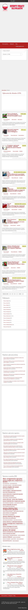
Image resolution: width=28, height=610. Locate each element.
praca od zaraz (9, 530)
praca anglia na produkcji (16, 485)
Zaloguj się (23, 1)
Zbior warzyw (20, 119)
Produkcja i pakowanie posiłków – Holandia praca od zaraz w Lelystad (14, 146)
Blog (16, 43)
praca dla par (7, 499)
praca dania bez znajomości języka (13, 494)
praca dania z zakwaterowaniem (9, 497)
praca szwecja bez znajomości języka (13, 531)
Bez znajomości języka (12, 479)
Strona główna (5, 43)
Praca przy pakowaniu (7, 151)
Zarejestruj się (17, 1)
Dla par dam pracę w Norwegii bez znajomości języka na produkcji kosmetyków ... (16, 205)
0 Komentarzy (21, 550)
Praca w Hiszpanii (7, 311)
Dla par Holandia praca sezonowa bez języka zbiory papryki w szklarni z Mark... (16, 263)
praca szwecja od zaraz (9, 533)
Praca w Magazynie (13, 193)
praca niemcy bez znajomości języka (10, 508)
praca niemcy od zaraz (11, 516)
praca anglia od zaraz (11, 487)
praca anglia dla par (6, 483)
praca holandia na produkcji (18, 502)
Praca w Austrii (6, 303)
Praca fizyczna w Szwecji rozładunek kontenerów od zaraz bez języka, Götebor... (15, 221)
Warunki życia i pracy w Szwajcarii (14, 565)
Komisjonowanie (6, 135)
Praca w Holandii (15, 151)
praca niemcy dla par (8, 511)
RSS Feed (26, 1)
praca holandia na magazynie (8, 502)
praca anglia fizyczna (13, 483)
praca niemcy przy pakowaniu (9, 518)
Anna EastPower (21, 135)
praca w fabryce (7, 537)
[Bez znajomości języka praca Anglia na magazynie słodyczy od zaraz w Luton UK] (4, 192)
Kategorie (12, 43)
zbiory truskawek (16, 540)
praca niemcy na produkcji (8, 514)
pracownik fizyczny (7, 540)
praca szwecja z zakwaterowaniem (10, 535)
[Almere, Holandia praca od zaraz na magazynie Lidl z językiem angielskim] (4, 250)
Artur (10, 550)
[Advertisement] (14, 26)
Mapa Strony (24, 607)
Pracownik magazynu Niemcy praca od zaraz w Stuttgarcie (12, 130)
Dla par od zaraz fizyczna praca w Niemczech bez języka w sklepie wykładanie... (15, 280)
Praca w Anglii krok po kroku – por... (15, 549)
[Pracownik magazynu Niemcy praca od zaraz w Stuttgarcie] (4, 133)
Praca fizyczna (6, 225)
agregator (20, 177)
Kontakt (19, 607)
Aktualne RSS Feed (25, 92)
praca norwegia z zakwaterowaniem (10, 528)
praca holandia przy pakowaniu (9, 506)
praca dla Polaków (17, 499)
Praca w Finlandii (7, 309)
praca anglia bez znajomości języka (12, 481)
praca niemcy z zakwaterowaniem (12, 521)
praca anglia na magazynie (7, 485)
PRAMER (20, 151)
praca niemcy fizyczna (18, 511)
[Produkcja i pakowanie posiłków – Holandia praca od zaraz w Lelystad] (4, 149)
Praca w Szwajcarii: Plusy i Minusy (15, 582)
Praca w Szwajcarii (7, 119)
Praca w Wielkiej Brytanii (8, 324)
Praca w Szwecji (13, 225)
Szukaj (5, 58)
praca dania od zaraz (8, 495)
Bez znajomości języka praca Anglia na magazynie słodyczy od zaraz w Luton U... (16, 189)
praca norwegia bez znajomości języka (13, 524)
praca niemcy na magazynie (10, 513)
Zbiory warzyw (14, 119)
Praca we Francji (6, 326)
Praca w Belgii (6, 305)
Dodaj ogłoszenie (20, 46)
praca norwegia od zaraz (10, 526)
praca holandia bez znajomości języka (14, 501)
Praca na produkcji (6, 177)
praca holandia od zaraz (10, 504)
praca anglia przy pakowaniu (8, 488)
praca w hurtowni (16, 537)
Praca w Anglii (6, 193)
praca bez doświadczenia (9, 492)
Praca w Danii (6, 307)
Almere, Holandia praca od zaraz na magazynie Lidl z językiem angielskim (14, 247)
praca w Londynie (6, 538)
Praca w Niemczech (14, 135)
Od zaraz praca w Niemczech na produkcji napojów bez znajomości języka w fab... (16, 174)
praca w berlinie (21, 535)
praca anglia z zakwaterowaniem (12, 490)
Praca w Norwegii (14, 209)
